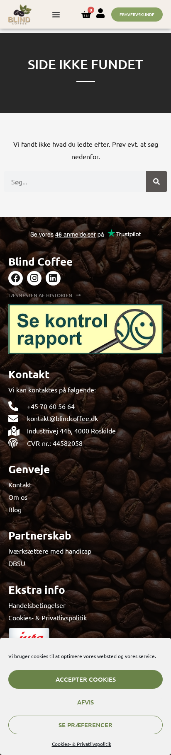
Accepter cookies (86, 679)
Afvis (85, 702)
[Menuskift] (56, 14)
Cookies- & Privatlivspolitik (81, 743)
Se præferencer (85, 725)
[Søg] (156, 181)
